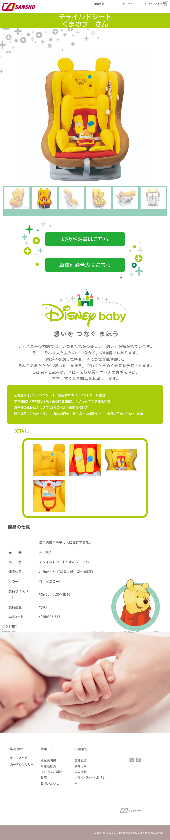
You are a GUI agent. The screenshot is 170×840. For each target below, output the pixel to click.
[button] (85, 239)
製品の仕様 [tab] (19, 527)
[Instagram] (138, 760)
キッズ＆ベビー (20, 758)
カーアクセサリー (21, 764)
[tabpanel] (85, 582)
